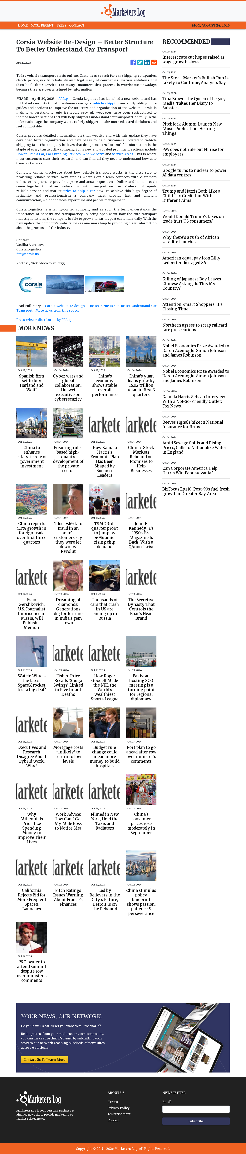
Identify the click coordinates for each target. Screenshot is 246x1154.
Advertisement (119, 1114)
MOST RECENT (42, 25)
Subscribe (196, 1121)
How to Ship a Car (30, 154)
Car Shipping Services (63, 154)
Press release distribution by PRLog (43, 320)
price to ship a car (79, 191)
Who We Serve (93, 154)
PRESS (61, 25)
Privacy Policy (119, 1108)
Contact (114, 1120)
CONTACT (77, 25)
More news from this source (58, 310)
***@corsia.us (27, 254)
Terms (113, 1102)
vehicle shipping (105, 103)
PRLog (63, 99)
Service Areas (122, 154)
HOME (23, 25)
